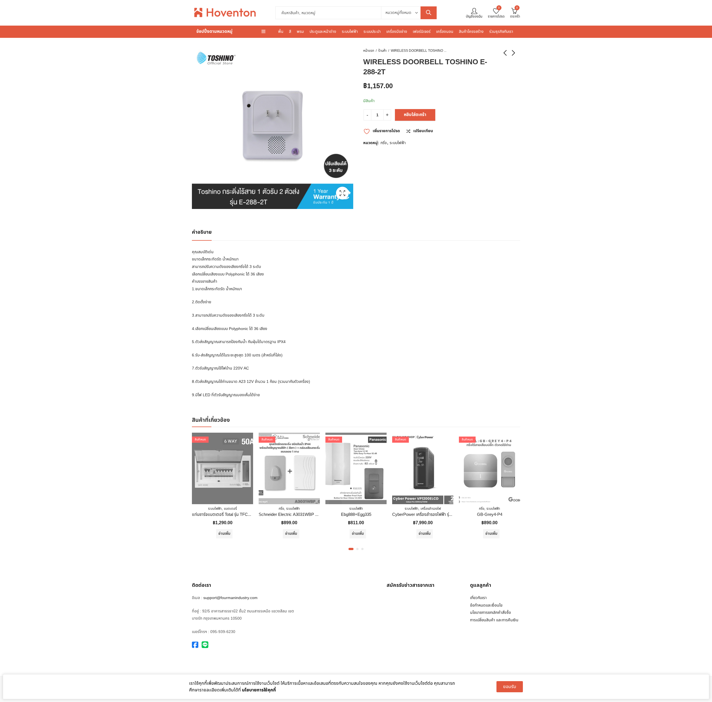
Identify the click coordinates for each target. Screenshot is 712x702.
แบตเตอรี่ (200, 508)
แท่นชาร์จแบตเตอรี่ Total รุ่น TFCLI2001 (196, 514)
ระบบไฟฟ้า (398, 143)
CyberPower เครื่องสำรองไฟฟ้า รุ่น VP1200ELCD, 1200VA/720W (419, 514)
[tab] (202, 232)
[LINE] (205, 645)
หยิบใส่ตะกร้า (415, 115)
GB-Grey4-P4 (460, 514)
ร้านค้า (382, 50)
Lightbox (342, 193)
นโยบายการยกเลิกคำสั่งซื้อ (490, 612)
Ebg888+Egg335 (326, 514)
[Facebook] (195, 645)
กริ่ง (383, 143)
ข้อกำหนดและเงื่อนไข (486, 605)
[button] (351, 548)
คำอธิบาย (202, 232)
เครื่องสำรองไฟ (401, 508)
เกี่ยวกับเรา (478, 598)
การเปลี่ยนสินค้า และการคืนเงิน (494, 620)
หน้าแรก (368, 50)
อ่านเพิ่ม (195, 533)
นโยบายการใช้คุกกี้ (259, 690)
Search (429, 12)
